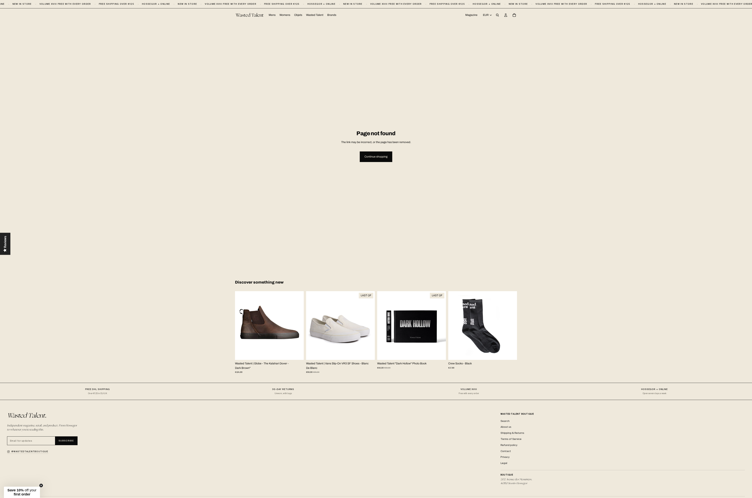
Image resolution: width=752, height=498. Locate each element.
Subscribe (66, 440)
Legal (504, 463)
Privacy (505, 457)
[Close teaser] (41, 485)
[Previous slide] (241, 325)
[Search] (497, 15)
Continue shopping (376, 156)
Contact (506, 451)
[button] (22, 492)
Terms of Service (511, 439)
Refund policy (509, 445)
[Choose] (297, 353)
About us (506, 426)
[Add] (439, 353)
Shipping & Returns (512, 432)
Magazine (471, 15)
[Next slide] (298, 325)
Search (505, 421)
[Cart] (514, 15)
